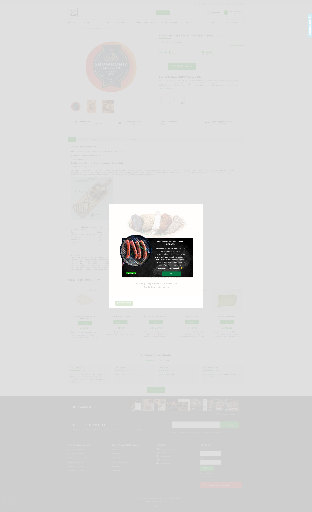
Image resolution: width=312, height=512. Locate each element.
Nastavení (131, 273)
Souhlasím (171, 274)
